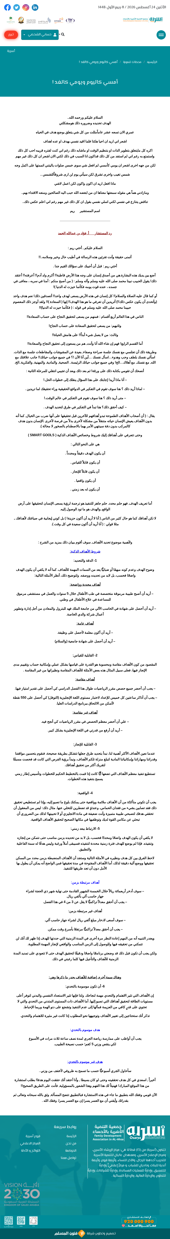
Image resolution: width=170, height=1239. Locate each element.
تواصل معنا (68, 1158)
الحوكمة (70, 1151)
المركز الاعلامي (30, 1143)
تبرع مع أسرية (11, 35)
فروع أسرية (33, 1136)
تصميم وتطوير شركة (100, 1233)
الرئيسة (71, 1136)
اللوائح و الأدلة (30, 1151)
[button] (61, 34)
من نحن (71, 1143)
